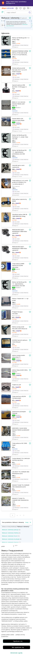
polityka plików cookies (7, 634)
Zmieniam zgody (16, 653)
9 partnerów (10, 579)
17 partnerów (5, 577)
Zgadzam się (17, 641)
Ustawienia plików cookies (22, 628)
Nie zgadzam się (18, 647)
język (16, 545)
